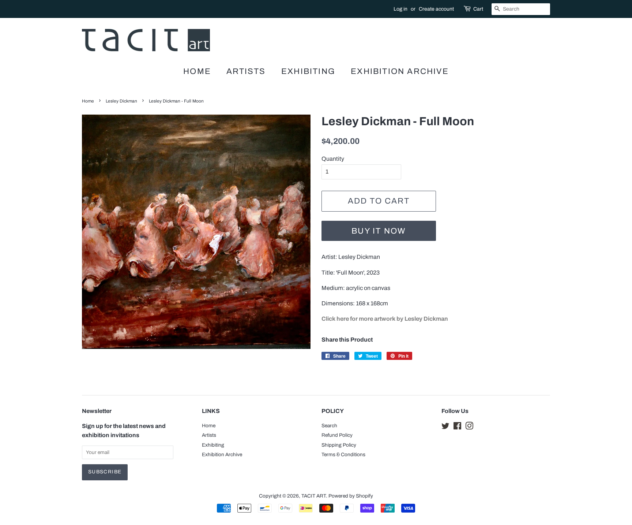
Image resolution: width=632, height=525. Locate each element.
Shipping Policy (338, 445)
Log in (400, 9)
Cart (478, 9)
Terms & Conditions (343, 454)
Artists (246, 71)
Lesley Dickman (121, 101)
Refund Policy (337, 435)
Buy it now (378, 231)
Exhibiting (308, 71)
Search (329, 425)
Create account (436, 9)
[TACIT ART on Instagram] (469, 427)
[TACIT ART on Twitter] (445, 427)
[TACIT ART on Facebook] (457, 427)
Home (197, 71)
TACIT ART (313, 496)
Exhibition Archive (400, 71)
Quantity (332, 159)
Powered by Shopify (350, 496)
